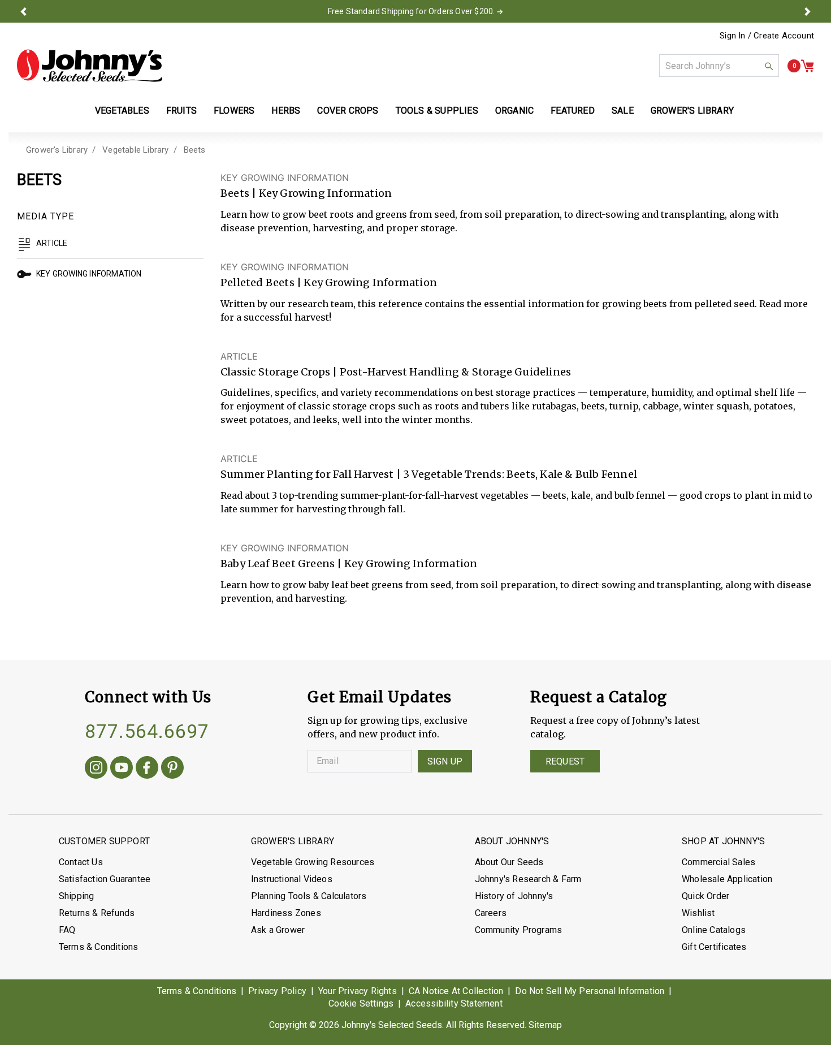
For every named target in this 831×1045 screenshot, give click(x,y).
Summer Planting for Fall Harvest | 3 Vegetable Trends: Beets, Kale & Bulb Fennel (428, 474)
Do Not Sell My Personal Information (589, 991)
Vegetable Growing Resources (312, 862)
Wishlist (698, 913)
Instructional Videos (291, 879)
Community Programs (518, 930)
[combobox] (719, 65)
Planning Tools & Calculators (309, 896)
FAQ (67, 930)
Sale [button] (623, 110)
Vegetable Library (135, 150)
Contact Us (81, 862)
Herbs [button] (285, 110)
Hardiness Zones (286, 913)
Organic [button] (514, 110)
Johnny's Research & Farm (528, 879)
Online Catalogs (714, 930)
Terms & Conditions (98, 947)
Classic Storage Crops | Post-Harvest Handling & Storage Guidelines (395, 371)
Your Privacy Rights (357, 991)
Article (51, 243)
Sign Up (444, 761)
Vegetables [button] (122, 110)
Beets (195, 150)
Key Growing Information (89, 273)
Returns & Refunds (97, 913)
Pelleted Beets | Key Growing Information (328, 282)
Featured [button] (573, 110)
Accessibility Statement (454, 1003)
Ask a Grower (278, 930)
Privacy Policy (277, 991)
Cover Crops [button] (347, 110)
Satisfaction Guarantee (104, 879)
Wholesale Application (727, 879)
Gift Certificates (714, 947)
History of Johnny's (514, 896)
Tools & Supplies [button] (437, 110)
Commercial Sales (718, 862)
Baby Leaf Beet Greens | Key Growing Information (348, 563)
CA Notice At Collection (456, 991)
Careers (491, 913)
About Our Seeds (509, 862)
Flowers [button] (234, 110)
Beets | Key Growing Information (306, 193)
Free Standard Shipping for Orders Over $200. (411, 11)
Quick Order (705, 896)
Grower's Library (57, 150)
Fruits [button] (181, 110)
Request (565, 761)
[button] (24, 11)
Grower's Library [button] (693, 110)
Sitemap (545, 1025)
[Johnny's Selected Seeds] (89, 66)
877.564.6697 (147, 731)
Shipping (76, 896)
